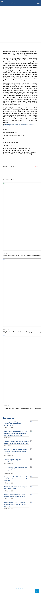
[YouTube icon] (20, 588)
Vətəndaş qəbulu (16, 553)
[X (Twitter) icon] (18, 588)
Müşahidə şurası (16, 548)
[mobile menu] (38, 2)
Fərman (13, 535)
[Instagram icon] (22, 588)
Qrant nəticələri (15, 550)
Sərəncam (14, 537)
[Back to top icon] (37, 591)
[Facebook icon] (16, 588)
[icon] (24, 588)
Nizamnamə (14, 540)
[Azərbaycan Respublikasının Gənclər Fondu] (11, 2)
